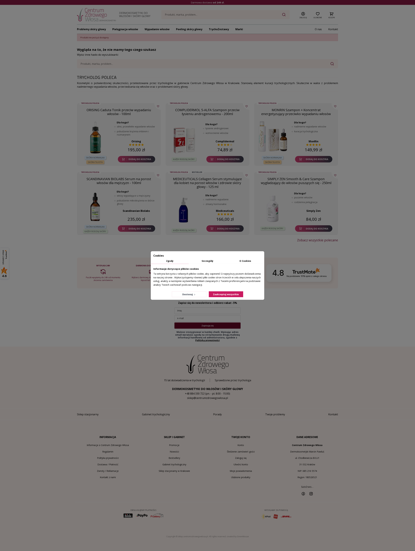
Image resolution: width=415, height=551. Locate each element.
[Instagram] (311, 493)
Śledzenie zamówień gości (241, 451)
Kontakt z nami (108, 477)
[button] (303, 14)
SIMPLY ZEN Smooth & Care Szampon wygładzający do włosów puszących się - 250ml (296, 181)
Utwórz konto (241, 464)
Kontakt (333, 29)
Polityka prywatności (108, 457)
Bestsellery (174, 457)
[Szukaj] (284, 14)
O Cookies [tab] (245, 260)
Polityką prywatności (207, 340)
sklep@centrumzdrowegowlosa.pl (207, 398)
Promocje (174, 445)
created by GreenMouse (238, 536)
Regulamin (107, 451)
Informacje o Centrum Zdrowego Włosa (108, 445)
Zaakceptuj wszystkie (226, 294)
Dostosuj (187, 294)
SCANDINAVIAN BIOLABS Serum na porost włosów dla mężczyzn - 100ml (119, 181)
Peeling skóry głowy (189, 29)
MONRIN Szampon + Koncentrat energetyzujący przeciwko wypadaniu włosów (296, 112)
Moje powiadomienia (241, 470)
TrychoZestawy (219, 29)
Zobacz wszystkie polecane (317, 240)
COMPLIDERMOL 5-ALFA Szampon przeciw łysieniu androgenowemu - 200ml (207, 112)
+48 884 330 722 (195, 393)
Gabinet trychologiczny (174, 464)
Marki (239, 29)
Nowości (174, 451)
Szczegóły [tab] (207, 260)
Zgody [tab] (169, 260)
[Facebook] (303, 493)
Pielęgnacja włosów (125, 29)
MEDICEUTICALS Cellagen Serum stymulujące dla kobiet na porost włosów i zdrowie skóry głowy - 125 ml (207, 183)
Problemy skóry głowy (91, 29)
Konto (240, 445)
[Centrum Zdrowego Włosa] (96, 14)
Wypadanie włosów (157, 29)
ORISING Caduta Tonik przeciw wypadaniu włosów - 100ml (119, 112)
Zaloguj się (241, 457)
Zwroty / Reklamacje (108, 470)
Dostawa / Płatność (107, 464)
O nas (318, 29)
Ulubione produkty (240, 477)
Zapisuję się (207, 325)
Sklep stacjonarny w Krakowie (174, 470)
